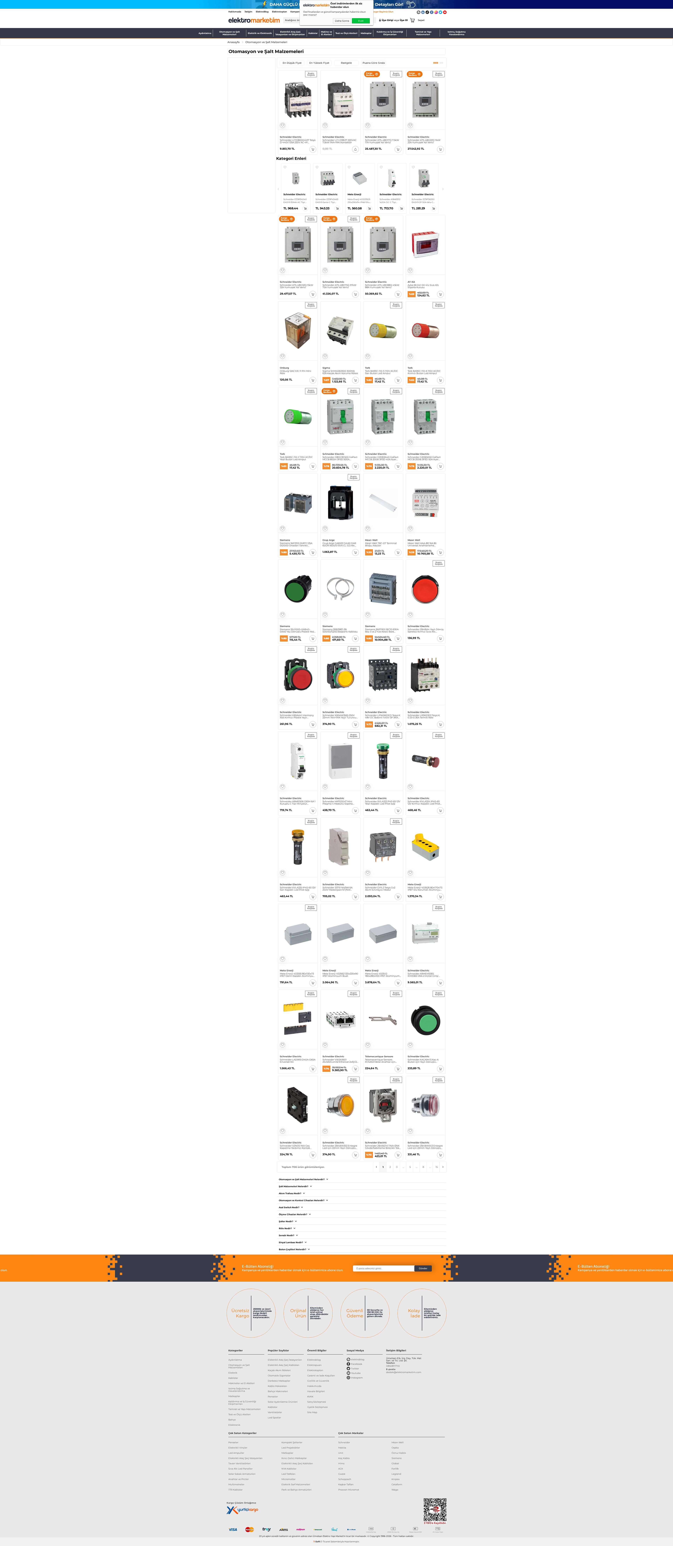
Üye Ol (404, 20)
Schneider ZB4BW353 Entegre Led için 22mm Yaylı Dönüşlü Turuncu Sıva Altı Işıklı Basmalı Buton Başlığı (340, 1147)
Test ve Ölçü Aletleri (346, 33)
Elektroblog (314, 1359)
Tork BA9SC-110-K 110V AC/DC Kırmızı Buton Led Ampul (424, 372)
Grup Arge (328, 540)
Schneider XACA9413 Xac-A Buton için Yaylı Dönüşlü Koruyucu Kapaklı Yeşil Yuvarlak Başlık (423, 1060)
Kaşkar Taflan (346, 1484)
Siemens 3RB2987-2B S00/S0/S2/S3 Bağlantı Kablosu (340, 630)
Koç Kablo (344, 1458)
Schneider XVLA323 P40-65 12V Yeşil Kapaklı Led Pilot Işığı (382, 802)
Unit (340, 1452)
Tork (367, 368)
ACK (340, 1468)
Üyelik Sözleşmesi (317, 1407)
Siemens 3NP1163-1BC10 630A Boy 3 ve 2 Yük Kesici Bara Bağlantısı (382, 630)
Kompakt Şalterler (291, 1442)
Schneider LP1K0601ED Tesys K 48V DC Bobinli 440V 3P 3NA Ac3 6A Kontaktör (382, 716)
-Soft (317, 1541)
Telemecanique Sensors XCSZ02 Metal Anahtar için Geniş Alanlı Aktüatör (380, 1060)
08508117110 (393, 1365)
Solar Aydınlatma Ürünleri (283, 1401)
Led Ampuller (236, 1452)
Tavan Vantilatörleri (239, 1463)
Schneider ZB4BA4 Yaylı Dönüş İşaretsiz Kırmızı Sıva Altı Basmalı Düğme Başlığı (425, 630)
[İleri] (443, 1167)
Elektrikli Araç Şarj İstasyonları (285, 1359)
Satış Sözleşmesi (316, 1401)
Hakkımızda (234, 11)
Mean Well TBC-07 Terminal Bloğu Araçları (381, 544)
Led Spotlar (274, 1417)
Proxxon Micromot (348, 1489)
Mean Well (371, 540)
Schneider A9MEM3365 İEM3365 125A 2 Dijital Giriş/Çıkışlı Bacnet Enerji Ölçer (423, 975)
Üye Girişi (387, 20)
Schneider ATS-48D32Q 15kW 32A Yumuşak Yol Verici (296, 286)
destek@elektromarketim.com (403, 1372)
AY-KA (411, 282)
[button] (285, 167)
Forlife (395, 1468)
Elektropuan (314, 1365)
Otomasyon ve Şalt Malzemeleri (229, 33)
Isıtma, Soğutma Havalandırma (456, 33)
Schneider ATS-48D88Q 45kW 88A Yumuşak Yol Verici (382, 286)
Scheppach (344, 1479)
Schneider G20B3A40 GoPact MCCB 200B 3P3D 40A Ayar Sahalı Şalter (381, 458)
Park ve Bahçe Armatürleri (296, 1489)
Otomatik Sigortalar (279, 1375)
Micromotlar (288, 1479)
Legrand (396, 1473)
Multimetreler (236, 1484)
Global (395, 1463)
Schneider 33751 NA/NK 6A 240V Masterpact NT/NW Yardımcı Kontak (337, 888)
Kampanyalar (297, 11)
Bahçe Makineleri (278, 1391)
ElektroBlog (262, 11)
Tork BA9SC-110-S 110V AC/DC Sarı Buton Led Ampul (381, 372)
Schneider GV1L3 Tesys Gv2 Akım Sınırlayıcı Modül (380, 888)
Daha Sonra (342, 20)
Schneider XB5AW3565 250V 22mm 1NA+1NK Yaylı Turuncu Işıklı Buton (339, 716)
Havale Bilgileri (316, 1391)
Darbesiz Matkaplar (279, 1380)
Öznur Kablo (399, 1452)
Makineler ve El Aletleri (241, 1383)
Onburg (284, 368)
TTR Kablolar (235, 1489)
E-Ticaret (325, 1541)
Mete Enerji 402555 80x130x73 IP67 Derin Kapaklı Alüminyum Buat (298, 975)
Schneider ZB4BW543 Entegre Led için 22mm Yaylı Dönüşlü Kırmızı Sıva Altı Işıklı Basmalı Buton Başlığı (425, 1147)
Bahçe (232, 1419)
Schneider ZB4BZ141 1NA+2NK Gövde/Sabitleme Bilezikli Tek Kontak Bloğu (382, 1147)
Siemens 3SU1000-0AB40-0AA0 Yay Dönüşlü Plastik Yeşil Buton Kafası (297, 630)
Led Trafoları (288, 1473)
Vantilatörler (275, 1412)
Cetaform (397, 1484)
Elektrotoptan (279, 11)
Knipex (396, 1479)
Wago (395, 1489)
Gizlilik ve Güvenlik (318, 1380)
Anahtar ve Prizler (238, 1479)
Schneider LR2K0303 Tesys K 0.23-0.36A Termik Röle (424, 716)
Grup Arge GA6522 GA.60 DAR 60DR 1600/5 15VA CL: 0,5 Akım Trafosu (339, 544)
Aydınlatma (205, 33)
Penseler (273, 1396)
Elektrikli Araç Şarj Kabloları (283, 1365)
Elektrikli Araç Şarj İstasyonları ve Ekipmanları (290, 33)
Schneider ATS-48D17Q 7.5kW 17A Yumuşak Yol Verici (382, 141)
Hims (341, 1463)
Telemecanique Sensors (379, 1056)
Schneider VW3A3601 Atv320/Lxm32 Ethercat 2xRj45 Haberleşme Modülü (339, 1060)
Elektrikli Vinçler (237, 1447)
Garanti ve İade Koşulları (321, 1375)
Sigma (326, 368)
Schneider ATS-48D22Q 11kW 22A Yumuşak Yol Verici (424, 141)
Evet (361, 20)
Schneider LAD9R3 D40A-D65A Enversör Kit (297, 1060)
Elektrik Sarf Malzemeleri (295, 1484)
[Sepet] (411, 20)
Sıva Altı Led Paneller (240, 1468)
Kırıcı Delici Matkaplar (294, 1458)
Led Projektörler (290, 1447)
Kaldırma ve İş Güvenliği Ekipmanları (390, 33)
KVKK (310, 1396)
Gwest (341, 1473)
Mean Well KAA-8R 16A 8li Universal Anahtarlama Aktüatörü (422, 544)
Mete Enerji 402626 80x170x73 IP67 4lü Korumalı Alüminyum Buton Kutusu (425, 888)
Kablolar (313, 33)
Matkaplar (366, 33)
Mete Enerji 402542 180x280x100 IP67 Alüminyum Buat (382, 975)
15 (437, 1167)
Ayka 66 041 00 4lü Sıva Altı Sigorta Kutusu (423, 286)
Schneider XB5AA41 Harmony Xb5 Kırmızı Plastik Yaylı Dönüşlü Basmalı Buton (297, 716)
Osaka (395, 1447)
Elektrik (232, 1372)
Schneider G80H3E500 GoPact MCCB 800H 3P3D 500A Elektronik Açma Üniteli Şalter (339, 458)
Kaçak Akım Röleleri (279, 1370)
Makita (342, 1447)
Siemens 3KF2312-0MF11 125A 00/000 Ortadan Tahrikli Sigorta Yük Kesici (296, 544)
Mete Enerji (414, 884)
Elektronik (234, 1424)
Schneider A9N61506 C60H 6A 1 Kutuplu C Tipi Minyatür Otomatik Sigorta (297, 802)
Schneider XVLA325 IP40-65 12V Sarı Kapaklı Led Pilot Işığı (298, 888)
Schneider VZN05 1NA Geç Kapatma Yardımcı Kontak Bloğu (295, 1147)
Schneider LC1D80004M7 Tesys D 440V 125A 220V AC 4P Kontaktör (297, 141)
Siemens (285, 540)
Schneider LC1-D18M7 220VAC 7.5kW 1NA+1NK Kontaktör (339, 141)
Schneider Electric (291, 137)
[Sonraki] (443, 189)
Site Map (312, 1412)
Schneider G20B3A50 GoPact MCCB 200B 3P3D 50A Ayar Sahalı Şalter (424, 458)
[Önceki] (278, 189)
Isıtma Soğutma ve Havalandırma (239, 1389)
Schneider (344, 1442)
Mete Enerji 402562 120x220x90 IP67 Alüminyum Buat (340, 975)
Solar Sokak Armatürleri (242, 1473)
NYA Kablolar (288, 1468)
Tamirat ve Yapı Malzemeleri (423, 33)
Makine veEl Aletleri (326, 33)
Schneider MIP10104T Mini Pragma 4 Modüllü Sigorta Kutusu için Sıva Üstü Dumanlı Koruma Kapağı (339, 802)
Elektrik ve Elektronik (260, 33)
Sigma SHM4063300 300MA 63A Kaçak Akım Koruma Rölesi (340, 372)
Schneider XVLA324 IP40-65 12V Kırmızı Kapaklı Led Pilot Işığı (424, 802)
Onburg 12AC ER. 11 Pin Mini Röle (295, 372)
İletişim (248, 11)
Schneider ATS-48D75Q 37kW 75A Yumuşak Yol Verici (339, 286)
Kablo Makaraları (277, 1386)
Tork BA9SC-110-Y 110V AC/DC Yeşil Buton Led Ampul (296, 458)
